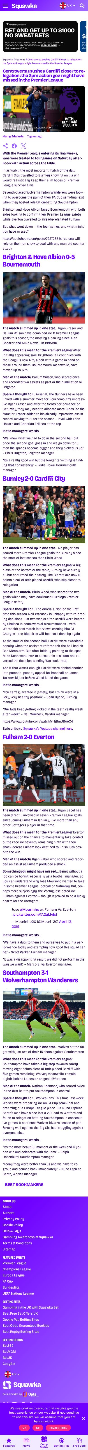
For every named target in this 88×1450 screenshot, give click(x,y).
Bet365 (8, 1345)
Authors (8, 1213)
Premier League (14, 1263)
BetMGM (9, 1351)
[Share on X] (23, 146)
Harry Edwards (13, 136)
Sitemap (9, 1249)
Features (20, 59)
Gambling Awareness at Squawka (28, 1237)
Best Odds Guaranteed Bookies (26, 1325)
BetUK (7, 1357)
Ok (24, 1427)
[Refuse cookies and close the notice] (83, 1418)
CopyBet (9, 1364)
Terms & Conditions (17, 1243)
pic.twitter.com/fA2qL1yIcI (35, 914)
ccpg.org (15, 48)
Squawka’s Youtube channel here (47, 728)
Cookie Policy (13, 1225)
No (38, 1427)
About (7, 1207)
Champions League (17, 1269)
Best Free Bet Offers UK (20, 1313)
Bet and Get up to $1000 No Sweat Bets (39, 33)
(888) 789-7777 (49, 45)
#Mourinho (29, 909)
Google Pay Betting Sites (21, 1319)
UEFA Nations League (18, 1293)
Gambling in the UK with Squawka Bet (30, 1307)
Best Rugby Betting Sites (21, 1331)
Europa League (14, 1275)
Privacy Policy (13, 1219)
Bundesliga (11, 1287)
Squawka (8, 59)
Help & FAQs (12, 1231)
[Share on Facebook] (14, 146)
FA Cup (8, 1281)
